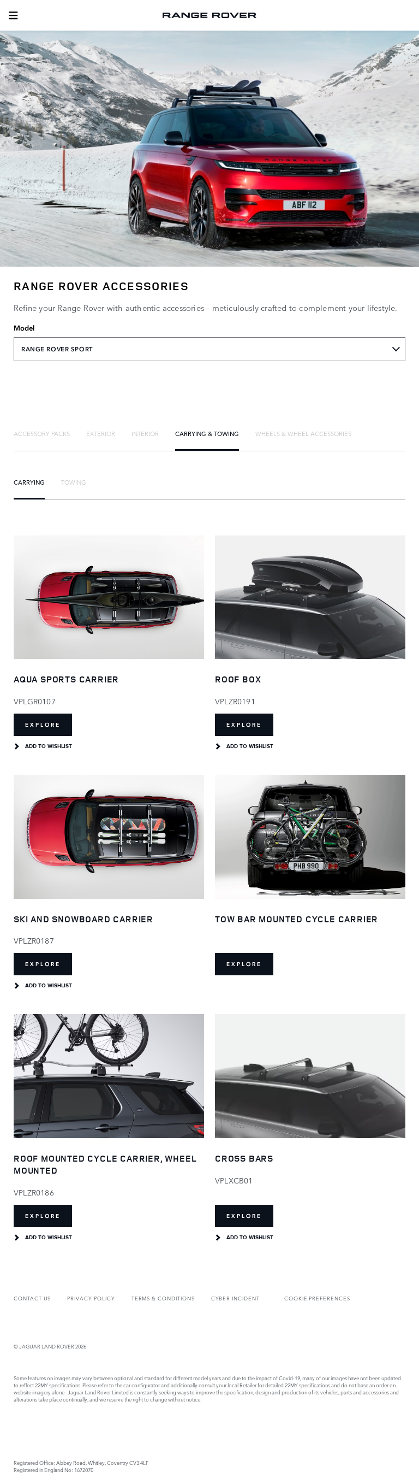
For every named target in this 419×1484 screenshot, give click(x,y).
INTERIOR (145, 433)
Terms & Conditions (163, 1298)
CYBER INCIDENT (235, 1298)
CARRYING (29, 482)
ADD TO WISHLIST (48, 746)
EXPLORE (43, 724)
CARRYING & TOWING (207, 433)
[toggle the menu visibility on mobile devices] (13, 15)
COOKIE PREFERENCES (317, 1298)
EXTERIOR (100, 433)
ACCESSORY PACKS (42, 433)
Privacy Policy (91, 1298)
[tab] (42, 433)
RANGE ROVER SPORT (57, 349)
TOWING (73, 482)
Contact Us (32, 1298)
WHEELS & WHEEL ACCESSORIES (303, 433)
